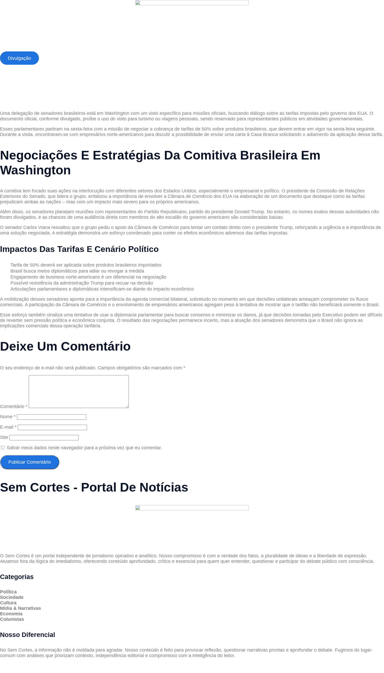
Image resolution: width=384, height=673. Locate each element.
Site (4, 437)
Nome (8, 416)
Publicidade (173, 49)
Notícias (85, 49)
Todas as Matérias (127, 49)
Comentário (13, 406)
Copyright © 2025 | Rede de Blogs (35, 665)
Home (12, 49)
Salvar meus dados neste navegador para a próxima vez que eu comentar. (84, 447)
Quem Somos (47, 49)
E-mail (8, 427)
